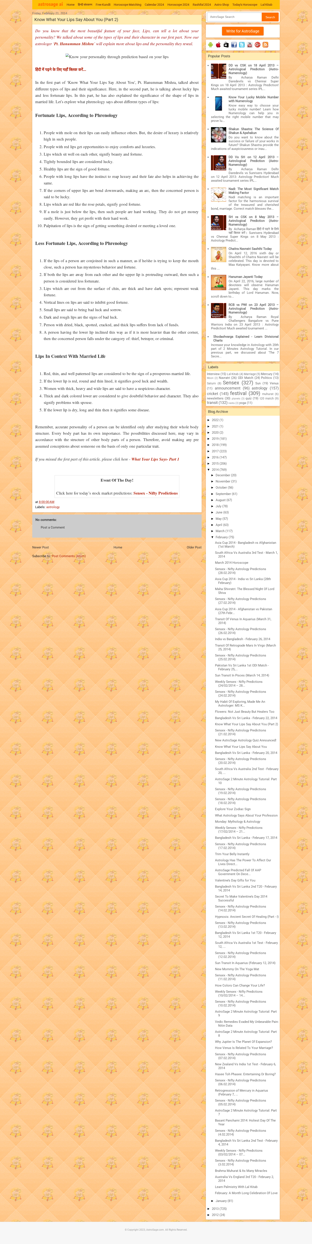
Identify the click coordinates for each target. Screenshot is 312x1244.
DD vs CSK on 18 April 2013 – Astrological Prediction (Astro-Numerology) (254, 69)
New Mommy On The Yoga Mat (237, 969)
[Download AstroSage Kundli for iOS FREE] (218, 47)
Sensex (231, 383)
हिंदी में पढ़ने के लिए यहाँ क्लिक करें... (60, 69)
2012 (215, 1215)
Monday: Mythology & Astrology (237, 822)
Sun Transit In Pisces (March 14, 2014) (242, 675)
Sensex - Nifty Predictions (156, 493)
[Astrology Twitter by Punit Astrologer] (241, 47)
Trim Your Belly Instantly (232, 854)
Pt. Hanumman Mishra (74, 43)
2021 (215, 426)
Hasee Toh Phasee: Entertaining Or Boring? (245, 1074)
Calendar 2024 (154, 4)
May (219, 519)
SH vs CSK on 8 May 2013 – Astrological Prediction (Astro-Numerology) (254, 220)
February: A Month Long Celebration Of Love (246, 1193)
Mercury (266, 374)
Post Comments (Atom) (69, 556)
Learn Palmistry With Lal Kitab (236, 1187)
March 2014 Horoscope (231, 563)
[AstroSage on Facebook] (234, 47)
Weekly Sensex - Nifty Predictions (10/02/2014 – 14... (239, 993)
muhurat (268, 394)
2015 (215, 463)
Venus (274, 383)
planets (236, 398)
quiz (249, 398)
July (219, 506)
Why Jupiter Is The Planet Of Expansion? (243, 1042)
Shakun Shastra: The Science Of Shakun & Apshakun (254, 131)
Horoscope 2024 (178, 4)
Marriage (250, 374)
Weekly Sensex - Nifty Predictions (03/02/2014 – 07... (239, 1152)
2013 (215, 1209)
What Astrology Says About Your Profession (246, 815)
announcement (227, 388)
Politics (266, 378)
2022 (215, 420)
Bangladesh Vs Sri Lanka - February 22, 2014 (246, 718)
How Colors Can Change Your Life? (240, 985)
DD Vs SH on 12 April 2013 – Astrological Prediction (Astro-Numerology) (254, 161)
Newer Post (40, 547)
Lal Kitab (266, 4)
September (224, 494)
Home (70, 4)
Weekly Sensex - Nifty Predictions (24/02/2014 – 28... (239, 683)
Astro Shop (221, 4)
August (221, 500)
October (222, 487)
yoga (242, 403)
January (222, 1201)
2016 (215, 457)
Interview (213, 374)
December (223, 475)
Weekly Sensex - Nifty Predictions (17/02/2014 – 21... (239, 830)
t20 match (267, 398)
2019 (215, 439)
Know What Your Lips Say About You (241, 747)
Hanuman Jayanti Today (246, 277)
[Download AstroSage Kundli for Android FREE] (210, 47)
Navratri (224, 378)
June (219, 512)
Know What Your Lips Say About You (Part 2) (246, 724)
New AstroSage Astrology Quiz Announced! (245, 740)
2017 (215, 451)
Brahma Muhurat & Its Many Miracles (241, 1171)
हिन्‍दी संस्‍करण (85, 4)
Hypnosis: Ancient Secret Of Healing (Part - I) (247, 917)
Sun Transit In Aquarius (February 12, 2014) (245, 963)
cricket (212, 393)
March (220, 531)
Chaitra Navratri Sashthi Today (250, 249)
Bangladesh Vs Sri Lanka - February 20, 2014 (246, 753)
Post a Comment (53, 527)
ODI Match (245, 378)
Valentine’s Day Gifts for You (235, 880)
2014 (215, 470)
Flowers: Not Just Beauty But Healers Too (244, 712)
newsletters (215, 398)
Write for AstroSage (242, 31)
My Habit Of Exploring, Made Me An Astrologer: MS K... (240, 703)
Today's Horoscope (244, 4)
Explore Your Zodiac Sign (233, 809)
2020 (215, 432)
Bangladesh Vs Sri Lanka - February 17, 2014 (246, 838)
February (222, 537)
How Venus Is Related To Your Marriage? (244, 1048)
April (219, 525)
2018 (215, 445)
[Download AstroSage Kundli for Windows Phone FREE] (226, 47)
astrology (53, 507)
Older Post (194, 547)
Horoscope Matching (127, 4)
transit (212, 402)
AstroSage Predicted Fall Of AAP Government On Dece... (238, 872)
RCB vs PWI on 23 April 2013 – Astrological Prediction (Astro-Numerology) (254, 308)
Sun (258, 383)
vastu (231, 403)
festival (238, 393)
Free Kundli (103, 4)
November (223, 481)
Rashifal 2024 (202, 4)
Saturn (211, 383)
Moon (210, 378)
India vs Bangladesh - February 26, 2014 (242, 639)
